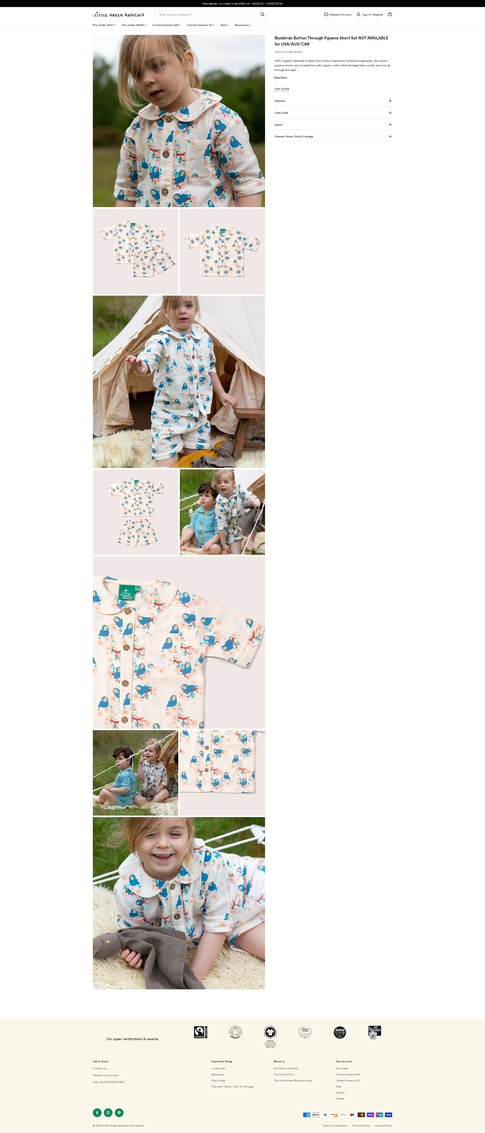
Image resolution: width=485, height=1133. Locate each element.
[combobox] (211, 14)
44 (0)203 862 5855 (112, 1082)
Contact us (100, 1068)
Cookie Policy (383, 1125)
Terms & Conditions (335, 1125)
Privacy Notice (361, 1125)
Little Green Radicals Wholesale (123, 1125)
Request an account (105, 1075)
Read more (281, 77)
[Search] (262, 14)
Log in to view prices (288, 51)
